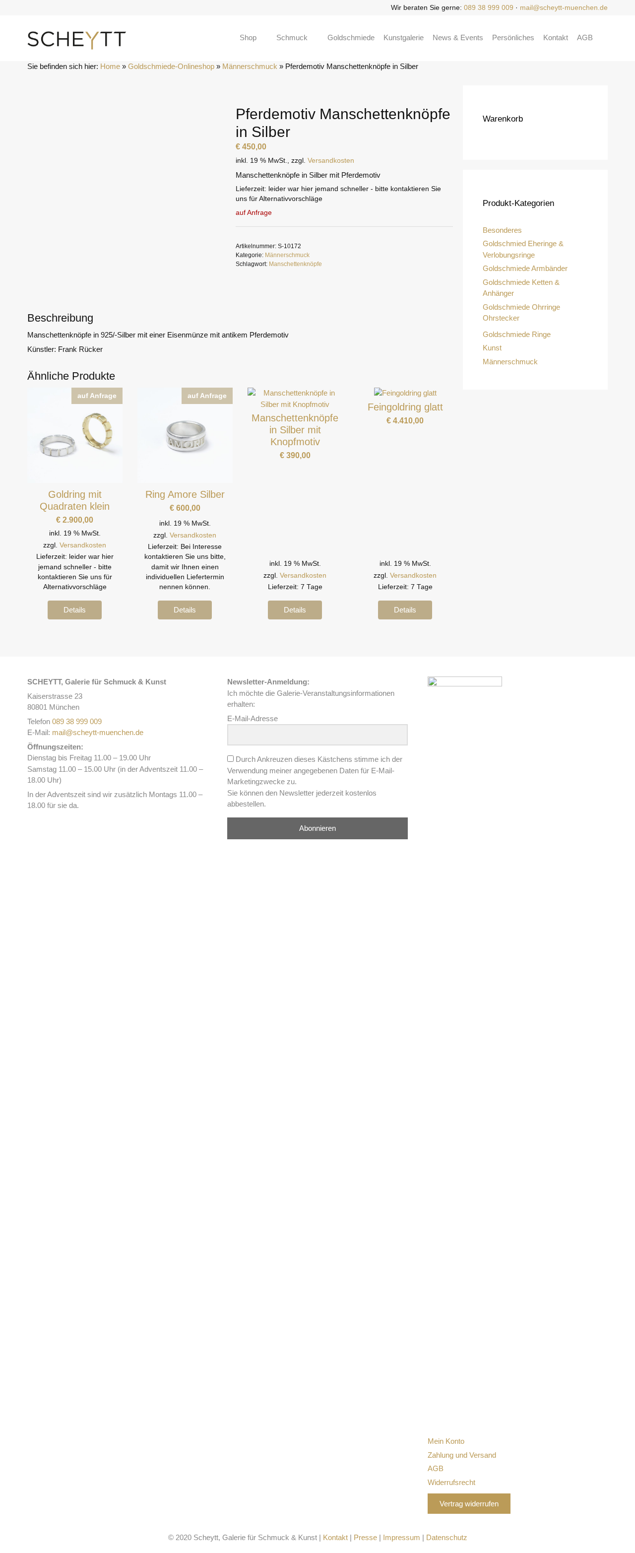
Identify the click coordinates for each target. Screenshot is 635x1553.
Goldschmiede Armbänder (525, 268)
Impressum (401, 1537)
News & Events (458, 37)
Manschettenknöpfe (295, 264)
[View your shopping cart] (605, 38)
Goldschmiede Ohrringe (521, 307)
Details (75, 610)
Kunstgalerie (403, 37)
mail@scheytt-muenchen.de (564, 7)
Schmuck (292, 37)
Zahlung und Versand (462, 1455)
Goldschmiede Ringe (517, 334)
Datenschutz (446, 1537)
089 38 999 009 (488, 7)
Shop (248, 37)
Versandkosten (331, 160)
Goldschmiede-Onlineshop (171, 66)
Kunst (492, 347)
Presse (365, 1537)
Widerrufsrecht (451, 1482)
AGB (585, 37)
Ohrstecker (501, 318)
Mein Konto (446, 1441)
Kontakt (555, 37)
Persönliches (513, 37)
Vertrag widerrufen (469, 1503)
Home (110, 66)
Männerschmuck (249, 66)
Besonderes (502, 230)
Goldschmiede (351, 37)
